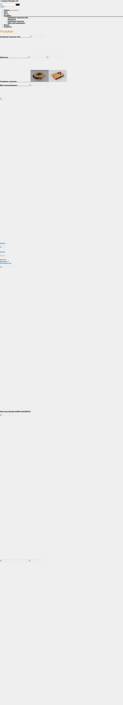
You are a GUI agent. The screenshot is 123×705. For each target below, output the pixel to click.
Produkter (7, 16)
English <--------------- (11, 10)
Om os (6, 14)
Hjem (6, 12)
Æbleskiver (12, 19)
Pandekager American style (18, 18)
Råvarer (7, 25)
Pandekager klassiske (16, 21)
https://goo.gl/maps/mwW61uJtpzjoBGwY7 (15, 411)
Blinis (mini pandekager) (16, 23)
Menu (2, 6)
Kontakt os (8, 27)
